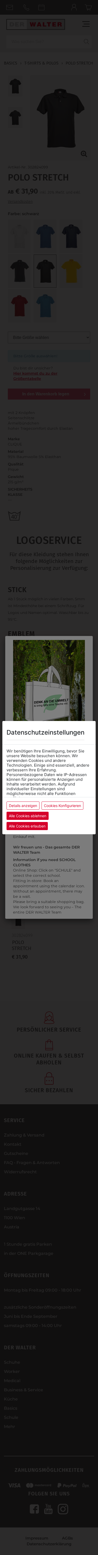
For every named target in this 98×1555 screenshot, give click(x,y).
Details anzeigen (23, 805)
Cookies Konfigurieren (62, 805)
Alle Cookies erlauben (27, 826)
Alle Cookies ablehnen (27, 816)
